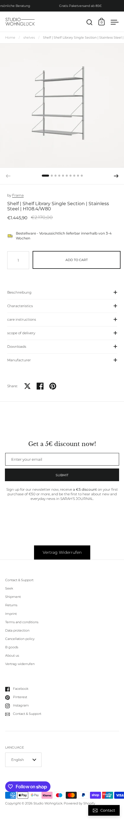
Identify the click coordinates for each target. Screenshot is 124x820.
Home (10, 37)
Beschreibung (19, 292)
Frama (18, 195)
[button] (45, 176)
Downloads (16, 346)
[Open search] (90, 22)
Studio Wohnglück (47, 803)
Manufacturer (19, 360)
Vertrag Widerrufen (62, 552)
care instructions (21, 319)
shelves (29, 37)
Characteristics (20, 306)
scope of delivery (21, 333)
